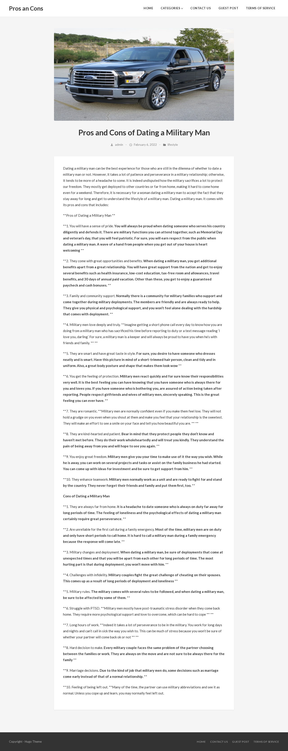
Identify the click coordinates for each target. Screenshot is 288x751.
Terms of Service (260, 8)
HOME (148, 8)
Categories (170, 8)
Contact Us (200, 8)
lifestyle (173, 144)
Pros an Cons (26, 8)
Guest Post (228, 8)
